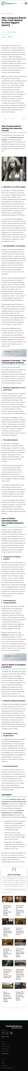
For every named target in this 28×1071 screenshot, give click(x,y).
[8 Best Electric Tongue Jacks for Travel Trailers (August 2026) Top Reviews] (7, 963)
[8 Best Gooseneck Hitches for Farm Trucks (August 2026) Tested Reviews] (7, 985)
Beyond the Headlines (7, 1068)
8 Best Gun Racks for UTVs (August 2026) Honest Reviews (20, 931)
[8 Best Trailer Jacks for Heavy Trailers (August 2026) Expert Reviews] (20, 942)
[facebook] (3, 1033)
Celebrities (4, 1065)
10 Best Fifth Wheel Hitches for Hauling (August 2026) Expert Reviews (20, 996)
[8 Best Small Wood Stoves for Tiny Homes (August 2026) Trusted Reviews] (7, 899)
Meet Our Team (6, 1046)
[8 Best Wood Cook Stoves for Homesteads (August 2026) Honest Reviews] (20, 899)
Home (3, 13)
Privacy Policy (5, 1051)
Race (12, 13)
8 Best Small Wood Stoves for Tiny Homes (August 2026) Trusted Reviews (7, 910)
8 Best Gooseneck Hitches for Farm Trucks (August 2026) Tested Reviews (7, 996)
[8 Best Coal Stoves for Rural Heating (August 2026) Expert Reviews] (7, 921)
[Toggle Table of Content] (22, 118)
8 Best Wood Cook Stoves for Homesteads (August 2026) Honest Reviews (20, 910)
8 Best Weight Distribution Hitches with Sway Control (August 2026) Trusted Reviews (20, 974)
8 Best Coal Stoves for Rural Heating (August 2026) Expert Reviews (7, 932)
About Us (4, 1044)
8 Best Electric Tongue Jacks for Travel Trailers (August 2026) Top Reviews (7, 973)
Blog (3, 1041)
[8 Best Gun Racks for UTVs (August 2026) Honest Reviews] (20, 921)
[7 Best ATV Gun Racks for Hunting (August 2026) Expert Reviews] (7, 942)
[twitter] (7, 1033)
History (7, 13)
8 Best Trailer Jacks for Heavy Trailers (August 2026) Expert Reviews (20, 952)
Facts (3, 1061)
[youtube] (11, 1033)
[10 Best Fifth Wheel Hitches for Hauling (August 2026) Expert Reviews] (20, 985)
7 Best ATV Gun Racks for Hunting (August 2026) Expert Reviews (7, 952)
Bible (3, 1063)
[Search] (22, 3)
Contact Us (5, 1048)
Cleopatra (5, 578)
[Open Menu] (25, 3)
